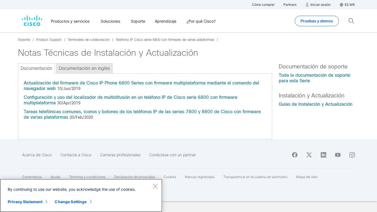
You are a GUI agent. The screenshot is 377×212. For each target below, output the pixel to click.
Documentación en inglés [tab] (84, 68)
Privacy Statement (25, 201)
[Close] (155, 186)
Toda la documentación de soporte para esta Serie (314, 78)
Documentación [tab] (36, 68)
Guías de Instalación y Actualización (315, 104)
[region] (81, 195)
